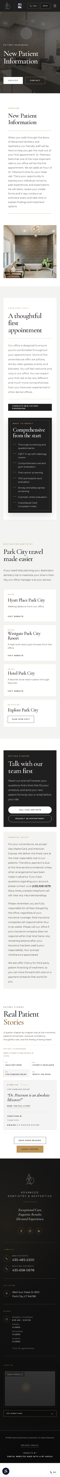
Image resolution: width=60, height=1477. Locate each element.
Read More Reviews (30, 1154)
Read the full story (18, 1120)
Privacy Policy (30, 1459)
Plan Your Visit (21, 719)
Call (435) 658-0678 (30, 810)
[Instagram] (30, 1245)
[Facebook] (21, 1245)
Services (13, 80)
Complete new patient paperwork (25, 407)
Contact (35, 80)
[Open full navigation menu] (54, 5)
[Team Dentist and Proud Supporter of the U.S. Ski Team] (20, 5)
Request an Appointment (30, 819)
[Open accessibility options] (5, 1471)
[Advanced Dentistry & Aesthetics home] (9, 6)
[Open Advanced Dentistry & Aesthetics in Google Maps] (30, 1402)
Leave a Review (30, 1163)
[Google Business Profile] (39, 1245)
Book (45, 6)
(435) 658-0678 (41, 886)
